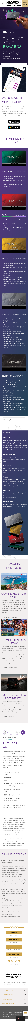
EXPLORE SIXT (9, 717)
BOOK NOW (14, 932)
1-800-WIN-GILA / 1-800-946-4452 (14, 985)
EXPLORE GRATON (10, 668)
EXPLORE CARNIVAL (11, 617)
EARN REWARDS (14, 939)
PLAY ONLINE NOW (14, 954)
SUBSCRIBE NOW (14, 947)
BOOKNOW (25, 3)
